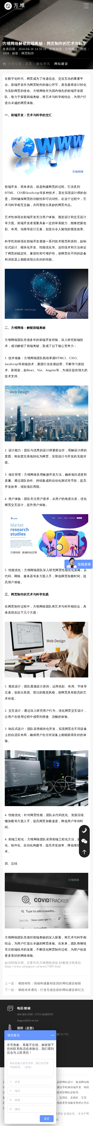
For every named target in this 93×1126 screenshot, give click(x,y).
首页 (28, 63)
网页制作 (27, 53)
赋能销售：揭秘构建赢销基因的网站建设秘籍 (49, 983)
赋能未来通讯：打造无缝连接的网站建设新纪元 (51, 990)
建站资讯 (43, 63)
